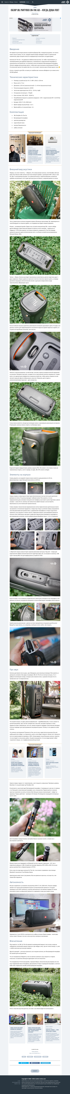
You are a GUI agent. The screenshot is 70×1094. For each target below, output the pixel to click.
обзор (45, 1056)
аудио (30, 1056)
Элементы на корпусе (40, 38)
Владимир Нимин (15, 761)
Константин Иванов (51, 149)
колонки (37, 1056)
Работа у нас (17, 1083)
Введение (14, 38)
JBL (24, 1056)
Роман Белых (35, 13)
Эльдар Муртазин (32, 761)
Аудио (35, 7)
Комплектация (15, 41)
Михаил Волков (32, 149)
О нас (19, 1080)
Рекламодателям (16, 1082)
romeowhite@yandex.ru (35, 1053)
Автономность (39, 41)
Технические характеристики (18, 39)
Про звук (38, 39)
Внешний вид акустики (17, 42)
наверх (35, 1071)
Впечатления (39, 42)
